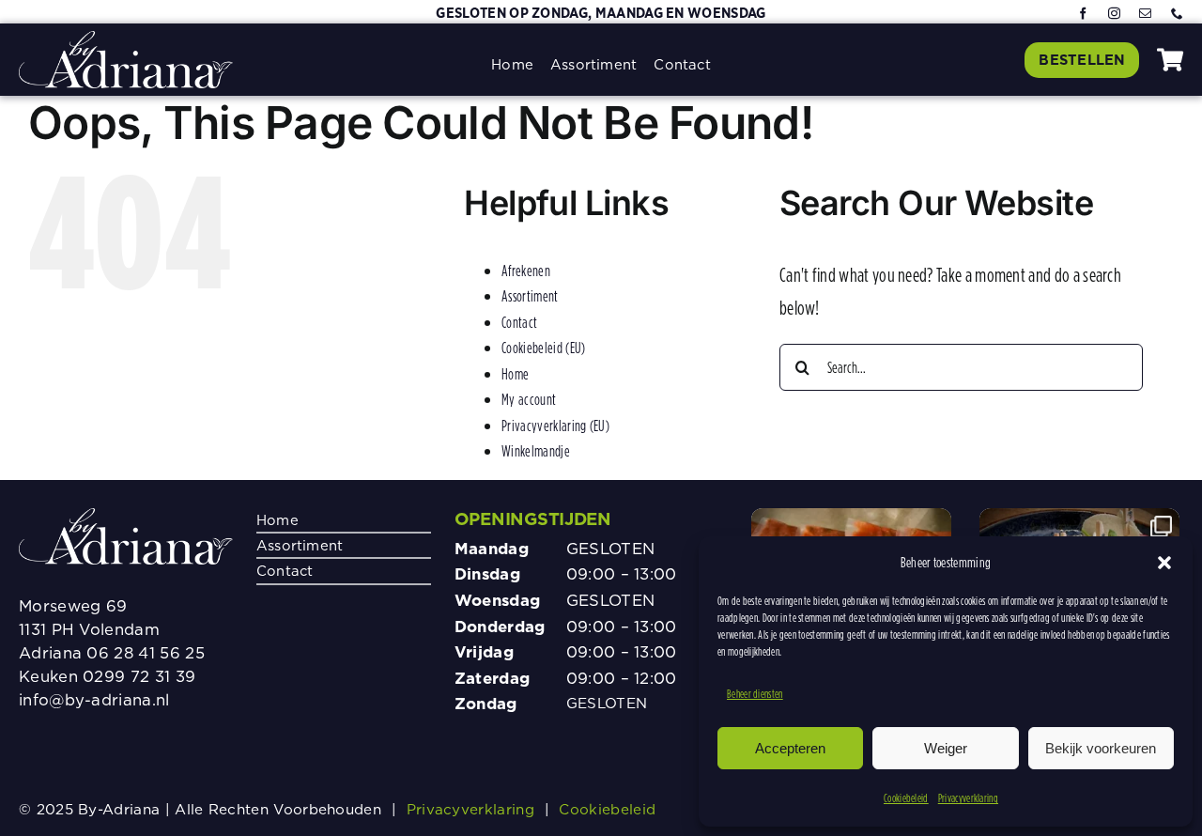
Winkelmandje (535, 451)
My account (528, 399)
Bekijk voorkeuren (1100, 748)
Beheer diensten (755, 694)
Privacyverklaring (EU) (555, 425)
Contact (519, 322)
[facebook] (1083, 14)
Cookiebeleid (906, 798)
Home (515, 374)
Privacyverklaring (968, 798)
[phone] (1177, 14)
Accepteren (790, 748)
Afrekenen (525, 270)
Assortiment (529, 296)
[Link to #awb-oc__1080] (1170, 59)
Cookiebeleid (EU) (543, 347)
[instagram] (1114, 14)
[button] (1164, 562)
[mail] (1145, 14)
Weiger (945, 748)
